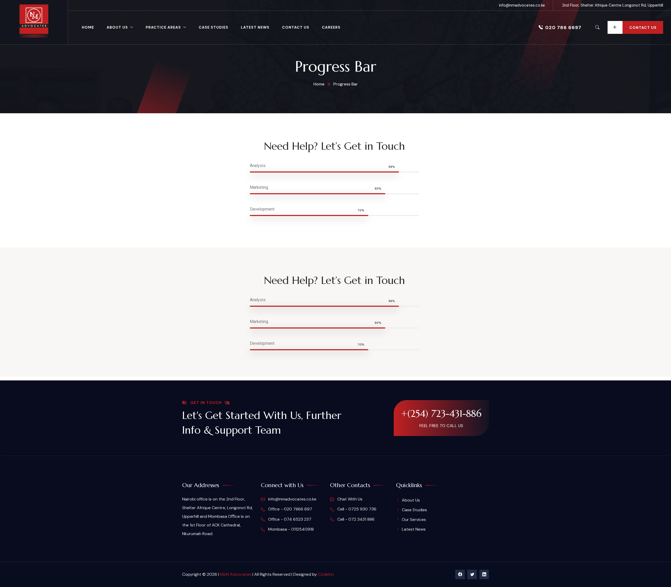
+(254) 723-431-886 (441, 413)
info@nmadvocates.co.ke (522, 5)
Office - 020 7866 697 (289, 509)
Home (88, 27)
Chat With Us (349, 499)
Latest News (255, 27)
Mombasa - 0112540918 (290, 529)
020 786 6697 (563, 27)
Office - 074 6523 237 (289, 519)
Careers (331, 27)
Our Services (414, 519)
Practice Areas (163, 27)
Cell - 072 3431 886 (355, 519)
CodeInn (326, 574)
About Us (117, 27)
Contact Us (295, 27)
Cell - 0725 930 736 (356, 509)
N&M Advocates (235, 574)
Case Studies (213, 27)
